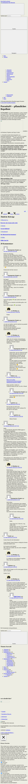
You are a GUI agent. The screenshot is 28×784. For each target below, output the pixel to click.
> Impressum (4, 716)
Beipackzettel (10, 94)
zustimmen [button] (3, 730)
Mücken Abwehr (11, 672)
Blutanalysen (10, 653)
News (8, 80)
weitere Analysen (11, 657)
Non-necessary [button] (4, 771)
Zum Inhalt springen (5, 1)
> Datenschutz (4, 719)
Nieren (8, 75)
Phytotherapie (10, 664)
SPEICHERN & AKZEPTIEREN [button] (9, 782)
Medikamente (10, 74)
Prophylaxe (9, 79)
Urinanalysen (10, 656)
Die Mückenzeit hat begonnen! (8, 234)
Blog (5, 55)
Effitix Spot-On (4, 240)
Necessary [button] (3, 761)
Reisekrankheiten (11, 76)
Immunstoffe (10, 661)
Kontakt (3, 711)
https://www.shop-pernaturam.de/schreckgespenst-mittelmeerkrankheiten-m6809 (14, 381)
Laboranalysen (10, 72)
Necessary (4, 762)
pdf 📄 (25, 211)
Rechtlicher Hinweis (6, 714)
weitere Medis (10, 665)
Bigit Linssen (17, 596)
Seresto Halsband (5, 228)
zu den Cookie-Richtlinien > (7, 732)
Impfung (9, 671)
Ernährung (9, 71)
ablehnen (8, 730)
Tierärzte (9, 78)
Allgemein (9, 70)
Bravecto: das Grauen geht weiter (9, 223)
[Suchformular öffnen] (12, 9)
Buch (5, 98)
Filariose (9, 675)
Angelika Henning (11, 102)
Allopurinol (9, 660)
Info (5, 97)
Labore (8, 654)
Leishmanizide (10, 663)
